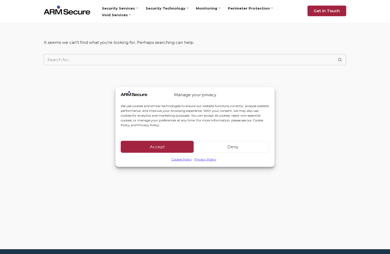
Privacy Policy (205, 159)
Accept (157, 146)
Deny (232, 146)
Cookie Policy (181, 159)
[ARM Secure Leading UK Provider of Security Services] (68, 10)
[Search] (340, 59)
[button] (137, 8)
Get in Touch (327, 10)
